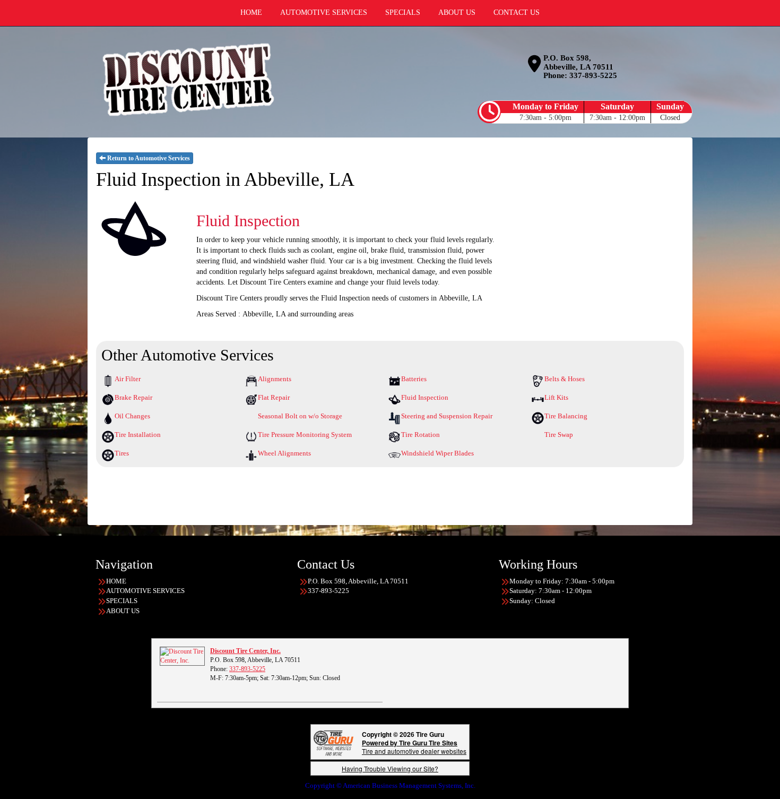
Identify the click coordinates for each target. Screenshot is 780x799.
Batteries (414, 379)
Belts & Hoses (564, 379)
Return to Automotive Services (148, 158)
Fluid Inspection (424, 397)
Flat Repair (274, 397)
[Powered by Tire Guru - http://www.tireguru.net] (333, 741)
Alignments (274, 379)
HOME (116, 581)
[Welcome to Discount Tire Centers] (188, 80)
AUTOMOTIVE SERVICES (145, 591)
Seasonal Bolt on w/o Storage (300, 416)
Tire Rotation (420, 435)
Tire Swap (558, 435)
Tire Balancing (565, 416)
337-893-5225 (593, 75)
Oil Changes (132, 416)
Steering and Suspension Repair (446, 416)
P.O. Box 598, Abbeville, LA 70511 (578, 62)
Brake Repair (133, 397)
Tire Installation (138, 435)
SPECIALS (121, 601)
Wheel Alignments (284, 453)
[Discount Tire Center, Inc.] (182, 655)
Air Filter (128, 379)
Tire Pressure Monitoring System (305, 435)
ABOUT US (123, 611)
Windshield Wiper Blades (437, 453)
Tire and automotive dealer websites (414, 746)
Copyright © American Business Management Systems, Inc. (390, 785)
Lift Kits (556, 397)
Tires (122, 453)
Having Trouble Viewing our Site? (390, 768)
